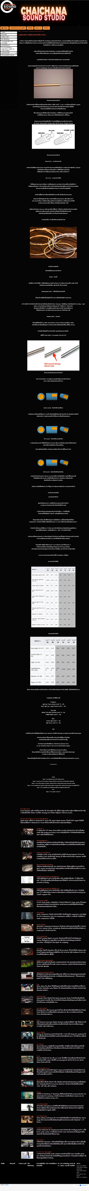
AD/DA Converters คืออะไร (42, 936)
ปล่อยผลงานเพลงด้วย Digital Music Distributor (45, 972)
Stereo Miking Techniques (42, 1116)
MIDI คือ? (38, 1020)
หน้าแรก (20, 31)
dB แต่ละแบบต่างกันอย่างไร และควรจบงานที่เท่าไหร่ (45, 960)
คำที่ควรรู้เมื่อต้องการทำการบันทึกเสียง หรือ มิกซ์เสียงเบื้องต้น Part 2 (48, 888)
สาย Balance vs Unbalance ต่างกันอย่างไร (44, 1128)
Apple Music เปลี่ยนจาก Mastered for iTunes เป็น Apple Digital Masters (34, 819)
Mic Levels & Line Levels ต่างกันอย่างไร (44, 1152)
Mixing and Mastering (41, 1032)
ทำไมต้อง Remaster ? (40, 1140)
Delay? (38, 984)
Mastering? (39, 1092)
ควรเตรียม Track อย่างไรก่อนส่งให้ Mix (43, 852)
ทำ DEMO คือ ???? (40, 828)
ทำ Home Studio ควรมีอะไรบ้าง (42, 900)
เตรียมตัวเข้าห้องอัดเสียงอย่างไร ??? (42, 840)
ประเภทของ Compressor (41, 924)
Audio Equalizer (40, 948)
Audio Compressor (40, 912)
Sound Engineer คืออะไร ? (25, 809)
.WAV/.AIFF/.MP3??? (41, 1080)
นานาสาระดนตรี (25, 31)
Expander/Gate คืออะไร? (41, 996)
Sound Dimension (40, 1044)
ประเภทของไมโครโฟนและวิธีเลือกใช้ (42, 1104)
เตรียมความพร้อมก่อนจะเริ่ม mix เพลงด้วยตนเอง (45, 864)
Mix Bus (38, 1056)
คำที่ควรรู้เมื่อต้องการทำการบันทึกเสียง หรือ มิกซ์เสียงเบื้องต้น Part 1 (48, 876)
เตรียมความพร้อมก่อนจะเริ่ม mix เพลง (43, 1068)
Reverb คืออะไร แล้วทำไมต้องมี (42, 1008)
